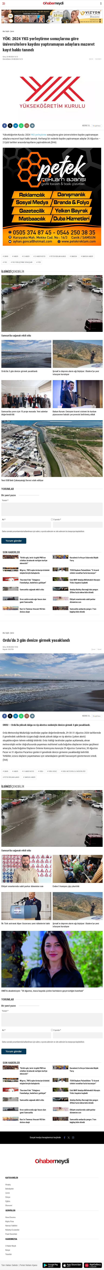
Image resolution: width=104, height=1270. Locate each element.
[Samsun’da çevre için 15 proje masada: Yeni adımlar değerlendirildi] (26, 394)
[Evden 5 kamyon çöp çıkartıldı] (78, 869)
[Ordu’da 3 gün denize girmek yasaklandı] (26, 354)
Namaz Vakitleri (11, 1226)
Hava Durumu (10, 1217)
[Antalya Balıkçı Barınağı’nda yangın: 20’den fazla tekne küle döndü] (60, 590)
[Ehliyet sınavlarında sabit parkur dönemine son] (60, 600)
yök (39, 262)
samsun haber (87, 256)
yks (5, 262)
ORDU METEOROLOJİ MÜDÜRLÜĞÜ (73, 771)
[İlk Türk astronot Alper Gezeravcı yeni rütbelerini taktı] (26, 906)
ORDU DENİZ (53, 771)
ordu (41, 771)
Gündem (98, 59)
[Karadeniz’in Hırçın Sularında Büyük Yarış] (60, 558)
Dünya (7, 1197)
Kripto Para (9, 1221)
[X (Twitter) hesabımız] (68, 1137)
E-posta (57, 519)
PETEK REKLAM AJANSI (58, 256)
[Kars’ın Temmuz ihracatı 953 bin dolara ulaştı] (10, 609)
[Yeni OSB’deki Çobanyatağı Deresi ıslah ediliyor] (52, 448)
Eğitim (7, 1201)
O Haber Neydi (10, 1246)
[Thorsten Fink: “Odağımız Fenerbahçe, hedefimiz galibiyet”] (10, 580)
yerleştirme (40, 134)
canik (6, 771)
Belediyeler (9, 1189)
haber (16, 256)
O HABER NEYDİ (40, 256)
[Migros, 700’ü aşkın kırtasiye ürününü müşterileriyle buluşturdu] (10, 571)
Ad (4, 519)
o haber (26, 256)
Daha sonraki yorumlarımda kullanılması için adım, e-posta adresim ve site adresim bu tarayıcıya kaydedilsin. (43, 531)
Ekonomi (8, 1205)
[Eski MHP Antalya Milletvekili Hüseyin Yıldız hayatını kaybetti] (60, 580)
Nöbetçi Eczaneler (12, 1230)
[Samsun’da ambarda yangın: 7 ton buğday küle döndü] (60, 609)
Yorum (5, 500)
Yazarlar (8, 1254)
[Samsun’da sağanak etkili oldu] (52, 303)
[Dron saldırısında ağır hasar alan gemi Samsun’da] (10, 600)
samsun (74, 256)
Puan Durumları (11, 1234)
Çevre (91, 59)
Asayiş (8, 1185)
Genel (99, 649)
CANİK (6, 256)
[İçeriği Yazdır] (32, 125)
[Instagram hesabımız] (73, 1137)
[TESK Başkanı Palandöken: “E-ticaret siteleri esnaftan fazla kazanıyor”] (60, 571)
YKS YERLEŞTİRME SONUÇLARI (22, 262)
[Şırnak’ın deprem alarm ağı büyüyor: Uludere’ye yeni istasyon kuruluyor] (78, 354)
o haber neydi (28, 771)
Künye (7, 1250)
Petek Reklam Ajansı (28, 1265)
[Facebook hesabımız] (64, 1137)
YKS (33, 134)
